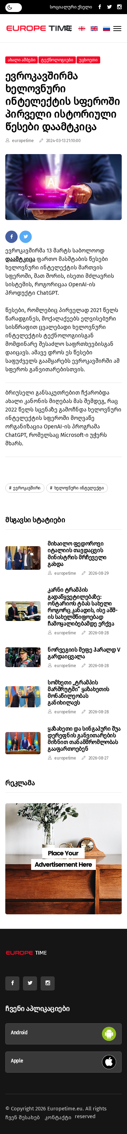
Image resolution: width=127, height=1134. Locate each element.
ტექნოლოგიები (57, 59)
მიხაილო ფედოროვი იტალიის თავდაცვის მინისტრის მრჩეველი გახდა (77, 553)
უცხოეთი (88, 59)
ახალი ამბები (21, 59)
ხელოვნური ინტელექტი (78, 488)
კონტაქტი (58, 1117)
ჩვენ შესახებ (22, 1117)
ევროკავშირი (26, 488)
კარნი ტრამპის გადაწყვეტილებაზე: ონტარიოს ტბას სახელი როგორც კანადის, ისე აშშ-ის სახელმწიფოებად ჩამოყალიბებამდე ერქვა (82, 606)
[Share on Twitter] (25, 236)
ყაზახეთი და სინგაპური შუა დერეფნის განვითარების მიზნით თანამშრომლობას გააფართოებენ (84, 738)
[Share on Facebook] (11, 236)
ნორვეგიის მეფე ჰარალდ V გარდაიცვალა (84, 653)
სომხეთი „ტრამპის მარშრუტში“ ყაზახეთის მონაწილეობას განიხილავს (78, 692)
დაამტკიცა (20, 259)
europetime (23, 140)
